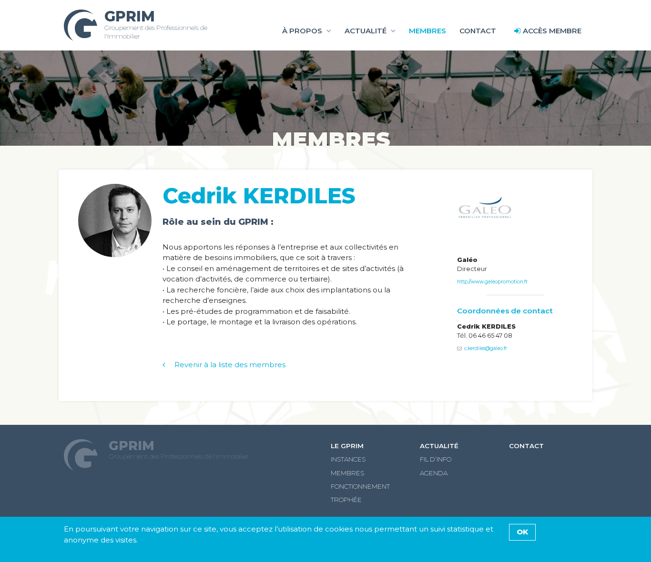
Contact (477, 30)
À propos (302, 30)
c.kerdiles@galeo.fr (485, 348)
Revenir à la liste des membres (229, 364)
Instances (348, 459)
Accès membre (552, 30)
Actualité (366, 30)
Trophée (346, 499)
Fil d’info (435, 459)
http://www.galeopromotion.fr (492, 282)
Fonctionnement (360, 486)
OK (522, 531)
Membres (427, 30)
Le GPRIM (347, 446)
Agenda (434, 473)
